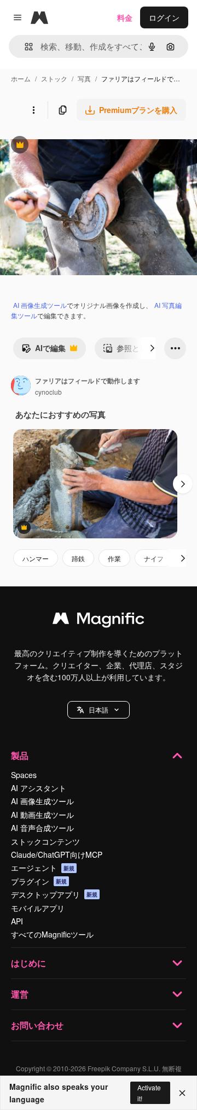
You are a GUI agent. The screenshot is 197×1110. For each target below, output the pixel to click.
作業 (114, 558)
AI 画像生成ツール (40, 305)
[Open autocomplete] (24, 47)
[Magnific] (98, 621)
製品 (19, 755)
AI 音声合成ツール (42, 827)
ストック (54, 78)
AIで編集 (43, 350)
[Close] (182, 1093)
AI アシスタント (38, 787)
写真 (84, 78)
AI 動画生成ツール (42, 814)
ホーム (21, 78)
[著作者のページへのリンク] (21, 386)
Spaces (24, 774)
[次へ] (152, 348)
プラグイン (39, 881)
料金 (124, 17)
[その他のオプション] (33, 110)
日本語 (98, 709)
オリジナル (75, 146)
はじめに (28, 963)
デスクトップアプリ (54, 894)
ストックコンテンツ (45, 841)
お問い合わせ (37, 1025)
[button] (98, 710)
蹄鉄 (78, 558)
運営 (19, 994)
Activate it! (149, 1092)
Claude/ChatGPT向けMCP (56, 854)
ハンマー (35, 558)
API (17, 921)
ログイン (164, 17)
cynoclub (48, 391)
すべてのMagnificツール (52, 934)
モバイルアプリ (38, 908)
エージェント (42, 867)
